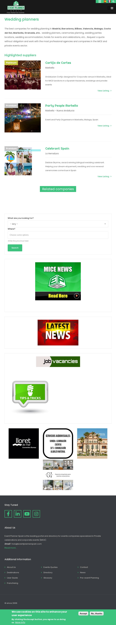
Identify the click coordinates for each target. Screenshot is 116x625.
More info (20, 622)
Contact (84, 567)
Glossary (48, 577)
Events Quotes (51, 567)
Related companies (58, 189)
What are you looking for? (21, 218)
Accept (83, 613)
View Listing (103, 91)
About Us (11, 567)
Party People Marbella (61, 105)
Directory (48, 572)
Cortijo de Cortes (58, 63)
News (82, 572)
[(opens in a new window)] (24, 457)
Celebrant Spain (57, 148)
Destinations (13, 572)
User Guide (12, 577)
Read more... (11, 547)
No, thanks (96, 613)
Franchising (12, 583)
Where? (11, 228)
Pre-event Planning (89, 577)
